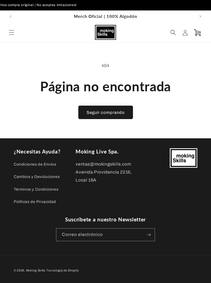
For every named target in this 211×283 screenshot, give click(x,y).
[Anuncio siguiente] (200, 16)
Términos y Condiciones (36, 189)
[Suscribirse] (149, 234)
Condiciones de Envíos (35, 164)
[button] (11, 32)
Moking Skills (36, 270)
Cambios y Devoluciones (37, 177)
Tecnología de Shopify (62, 270)
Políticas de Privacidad (35, 202)
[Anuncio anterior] (11, 16)
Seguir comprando (106, 112)
